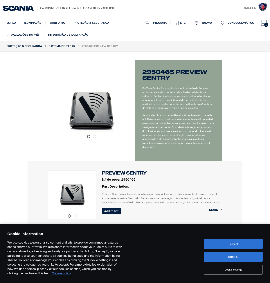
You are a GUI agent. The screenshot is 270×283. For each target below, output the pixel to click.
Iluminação (33, 22)
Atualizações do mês (24, 34)
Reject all (233, 256)
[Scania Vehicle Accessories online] (18, 8)
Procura (159, 22)
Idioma (206, 22)
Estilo (11, 22)
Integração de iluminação (68, 34)
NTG (182, 22)
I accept (233, 243)
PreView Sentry (124, 173)
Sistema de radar (62, 46)
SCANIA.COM (248, 8)
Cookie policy (61, 273)
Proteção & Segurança (91, 22)
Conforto (57, 22)
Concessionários (241, 22)
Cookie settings (233, 269)
